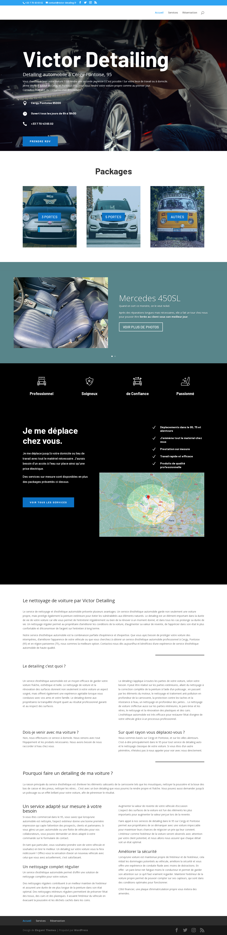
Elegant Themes (45, 930)
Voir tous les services (48, 502)
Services (173, 12)
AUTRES (177, 217)
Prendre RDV (40, 141)
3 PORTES (49, 217)
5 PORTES (113, 217)
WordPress (81, 930)
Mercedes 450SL (150, 298)
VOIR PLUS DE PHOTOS (141, 327)
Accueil (159, 12)
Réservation (189, 12)
